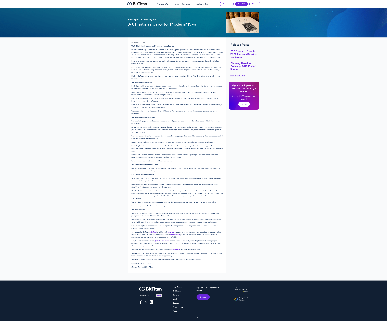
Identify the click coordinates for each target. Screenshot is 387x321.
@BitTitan (153, 232)
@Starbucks (175, 249)
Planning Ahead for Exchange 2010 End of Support (242, 66)
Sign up (203, 297)
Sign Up (244, 104)
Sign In (254, 4)
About (175, 311)
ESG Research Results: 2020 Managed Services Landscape (243, 54)
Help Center (177, 287)
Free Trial (241, 4)
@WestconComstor (161, 241)
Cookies (176, 303)
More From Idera (201, 4)
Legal (175, 299)
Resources (186, 4)
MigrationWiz (162, 4)
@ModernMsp (175, 234)
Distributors (177, 291)
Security (176, 295)
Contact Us (227, 4)
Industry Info (150, 19)
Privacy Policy (178, 307)
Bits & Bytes (133, 19)
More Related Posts (237, 75)
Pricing (176, 4)
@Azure (171, 232)
